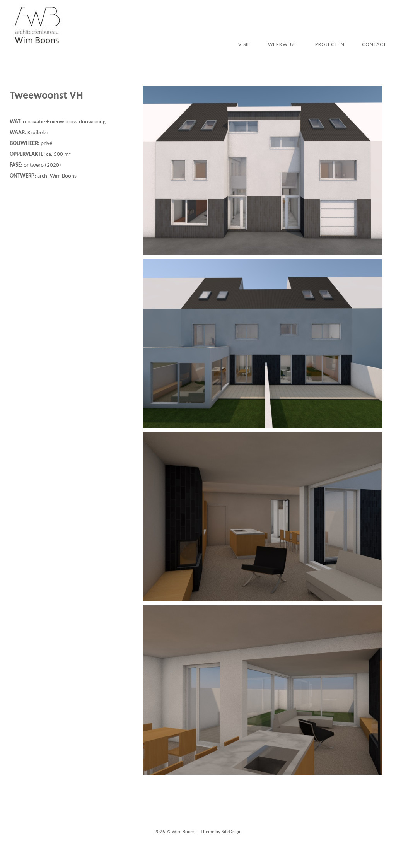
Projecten (330, 44)
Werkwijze (283, 44)
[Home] (37, 45)
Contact (374, 44)
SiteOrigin (232, 831)
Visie (244, 44)
